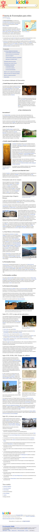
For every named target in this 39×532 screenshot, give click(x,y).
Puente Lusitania (24, 428)
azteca (12, 32)
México (14, 329)
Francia (10, 424)
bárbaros (6, 223)
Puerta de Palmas (24, 368)
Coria (10, 392)
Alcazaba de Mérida (16, 242)
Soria (11, 44)
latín (14, 38)
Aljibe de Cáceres (18, 245)
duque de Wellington (21, 407)
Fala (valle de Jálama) (7, 488)
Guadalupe (32, 437)
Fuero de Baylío (6, 489)
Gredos (22, 279)
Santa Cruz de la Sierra (12, 337)
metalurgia (16, 174)
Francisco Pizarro (16, 30)
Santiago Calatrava (33, 428)
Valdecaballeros (10, 443)
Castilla (16, 43)
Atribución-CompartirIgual (30, 516)
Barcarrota (18, 164)
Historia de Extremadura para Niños (9, 518)
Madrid (29, 197)
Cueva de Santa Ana (29, 95)
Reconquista (5, 42)
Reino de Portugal (12, 256)
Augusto (18, 201)
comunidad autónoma (6, 21)
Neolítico (14, 143)
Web (19, 7)
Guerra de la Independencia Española (12, 405)
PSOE (34, 433)
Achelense (13, 94)
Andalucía (23, 457)
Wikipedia (26, 528)
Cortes (4, 374)
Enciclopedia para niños (6, 17)
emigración (8, 419)
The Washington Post (24, 454)
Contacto (26, 530)
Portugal (13, 188)
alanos (16, 227)
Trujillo (8, 246)
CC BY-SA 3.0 (18, 527)
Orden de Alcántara (9, 267)
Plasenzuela (21, 153)
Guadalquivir (17, 190)
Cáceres (4, 25)
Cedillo (30, 162)
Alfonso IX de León (30, 264)
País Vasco (10, 423)
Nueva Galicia (15, 332)
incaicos (21, 334)
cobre (32, 174)
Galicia (14, 374)
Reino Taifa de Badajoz (16, 239)
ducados (12, 376)
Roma (19, 216)
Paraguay (21, 335)
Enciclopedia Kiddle (19, 515)
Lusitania (16, 234)
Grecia (28, 216)
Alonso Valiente (6, 331)
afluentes (29, 39)
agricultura (25, 145)
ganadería (19, 145)
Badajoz (7, 25)
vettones (17, 183)
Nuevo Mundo (8, 30)
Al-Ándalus (21, 43)
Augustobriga (18, 226)
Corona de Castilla (24, 288)
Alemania (13, 424)
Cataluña (17, 423)
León (13, 43)
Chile (15, 338)
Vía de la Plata (32, 214)
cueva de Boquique (27, 153)
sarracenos (12, 234)
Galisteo (17, 246)
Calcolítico (8, 173)
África (25, 216)
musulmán (7, 241)
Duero (24, 39)
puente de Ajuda (28, 401)
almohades (31, 269)
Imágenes (22, 7)
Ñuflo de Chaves (6, 335)
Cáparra (22, 226)
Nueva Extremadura (24, 338)
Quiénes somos (14, 530)
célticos (8, 192)
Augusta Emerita (5, 206)
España (17, 24)
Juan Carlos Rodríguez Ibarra (15, 435)
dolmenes (20, 161)
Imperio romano (13, 207)
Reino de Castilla (11, 277)
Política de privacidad (21, 530)
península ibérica (11, 23)
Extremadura (8, 18)
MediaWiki (7, 529)
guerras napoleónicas (16, 360)
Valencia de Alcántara (25, 162)
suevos (24, 227)
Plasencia (33, 153)
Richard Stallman (14, 478)
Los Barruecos (25, 154)
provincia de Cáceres (7, 46)
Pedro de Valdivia (6, 338)
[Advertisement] (19, 11)
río (22, 39)
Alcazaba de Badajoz (9, 245)
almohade (6, 247)
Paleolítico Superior (9, 129)
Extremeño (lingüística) (7, 486)
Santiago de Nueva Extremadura (8, 340)
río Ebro (10, 282)
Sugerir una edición (26, 521)
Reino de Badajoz (6, 493)
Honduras (20, 332)
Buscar (35, 5)
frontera (30, 42)
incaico (9, 32)
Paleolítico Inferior (17, 87)
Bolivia (32, 335)
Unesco (4, 440)
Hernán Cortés (5, 31)
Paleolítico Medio (7, 115)
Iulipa (26, 226)
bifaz (19, 105)
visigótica (4, 235)
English (25, 7)
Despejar (33, 5)
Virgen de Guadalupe (21, 298)
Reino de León (5, 264)
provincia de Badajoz (14, 413)
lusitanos (9, 185)
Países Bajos (18, 424)
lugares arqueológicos (8, 88)
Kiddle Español (5, 530)
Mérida (8, 217)
